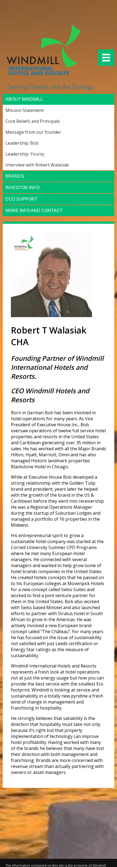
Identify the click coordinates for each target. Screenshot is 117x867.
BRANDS (14, 176)
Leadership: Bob (22, 143)
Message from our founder (33, 132)
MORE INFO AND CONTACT (34, 210)
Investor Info (22, 187)
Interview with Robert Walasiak (37, 165)
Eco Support (21, 199)
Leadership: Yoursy (24, 154)
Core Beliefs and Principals (32, 121)
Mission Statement (24, 110)
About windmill (24, 99)
